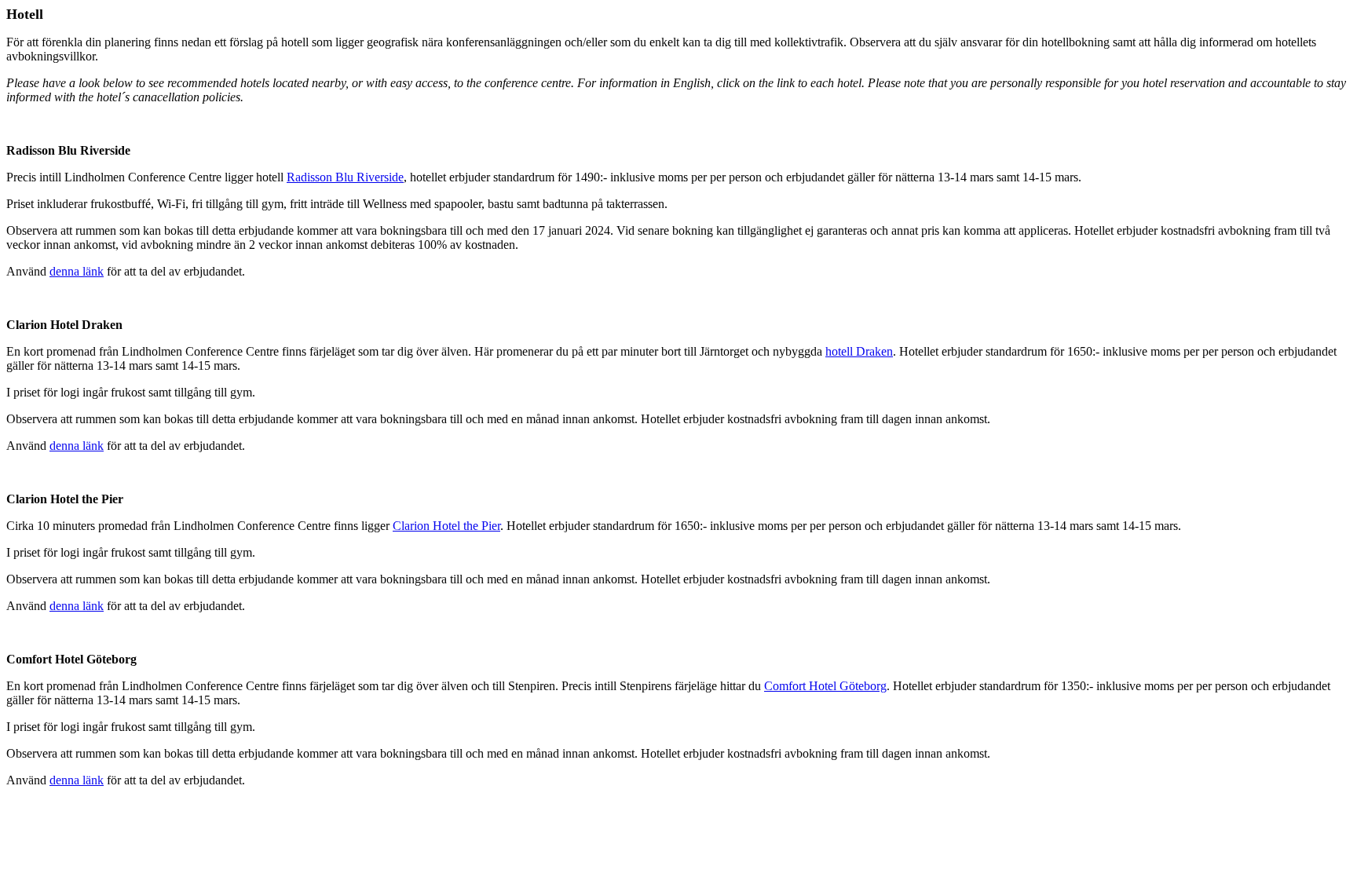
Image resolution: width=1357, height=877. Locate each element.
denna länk (76, 271)
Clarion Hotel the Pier (446, 525)
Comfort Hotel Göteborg (825, 685)
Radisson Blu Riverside (345, 177)
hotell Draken (859, 351)
